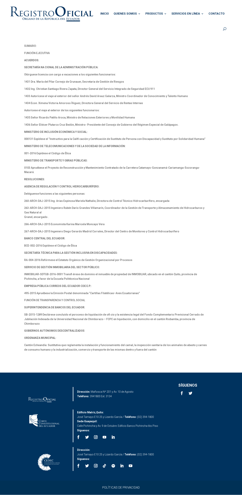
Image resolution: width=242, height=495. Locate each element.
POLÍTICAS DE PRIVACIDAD (121, 487)
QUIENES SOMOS (125, 13)
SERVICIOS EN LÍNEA (185, 13)
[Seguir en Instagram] (95, 437)
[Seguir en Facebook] (181, 393)
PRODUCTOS (154, 13)
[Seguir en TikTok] (104, 465)
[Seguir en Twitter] (190, 393)
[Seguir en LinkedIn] (113, 437)
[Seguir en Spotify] (113, 465)
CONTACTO (217, 13)
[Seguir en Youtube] (104, 437)
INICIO (104, 13)
